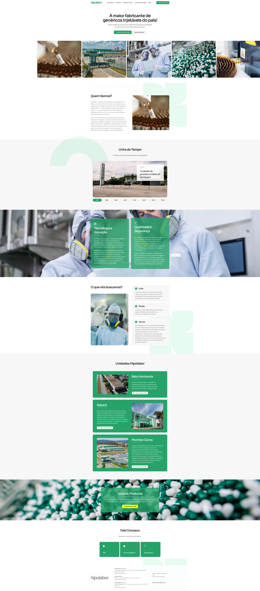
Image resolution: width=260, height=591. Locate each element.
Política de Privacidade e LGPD (159, 582)
